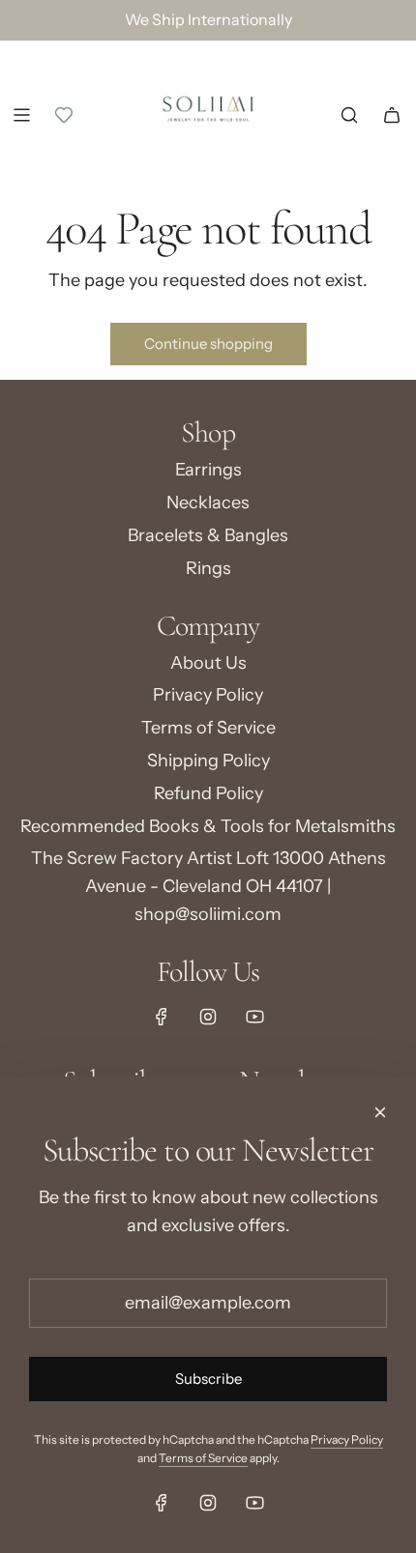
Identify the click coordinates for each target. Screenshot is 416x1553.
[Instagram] (208, 1016)
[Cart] (392, 115)
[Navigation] (21, 115)
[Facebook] (161, 1016)
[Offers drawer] (64, 115)
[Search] (349, 115)
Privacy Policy (347, 1439)
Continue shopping (208, 343)
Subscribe (208, 1378)
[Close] (380, 1112)
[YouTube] (254, 1016)
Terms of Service (203, 1458)
